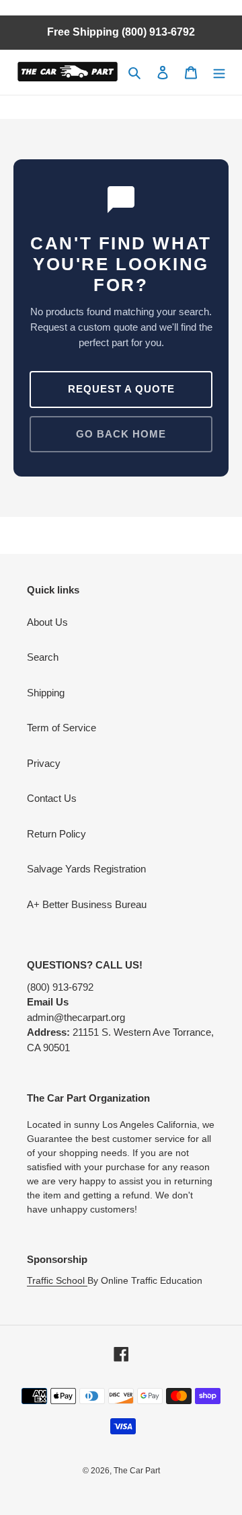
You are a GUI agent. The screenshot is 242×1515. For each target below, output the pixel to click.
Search (42, 657)
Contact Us (52, 798)
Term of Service (61, 727)
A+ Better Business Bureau (87, 904)
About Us (47, 622)
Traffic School (57, 1280)
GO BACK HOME (121, 434)
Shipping (46, 692)
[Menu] (219, 72)
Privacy (44, 763)
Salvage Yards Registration (86, 868)
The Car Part (137, 1470)
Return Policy (56, 834)
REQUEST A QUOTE (121, 389)
